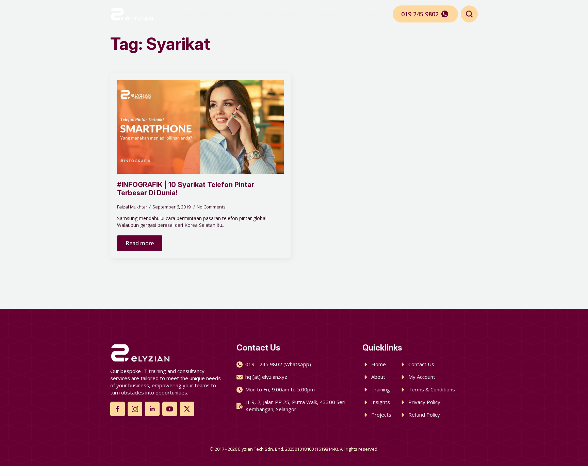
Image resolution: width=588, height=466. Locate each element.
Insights (266, 14)
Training (232, 14)
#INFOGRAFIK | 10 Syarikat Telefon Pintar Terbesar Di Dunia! (185, 189)
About (206, 14)
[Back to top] (571, 449)
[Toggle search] (469, 13)
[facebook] (117, 409)
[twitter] (187, 409)
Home (183, 14)
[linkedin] (152, 409)
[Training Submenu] (245, 14)
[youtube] (169, 409)
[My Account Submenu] (379, 14)
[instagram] (135, 409)
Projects (294, 14)
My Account (361, 14)
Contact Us (325, 14)
